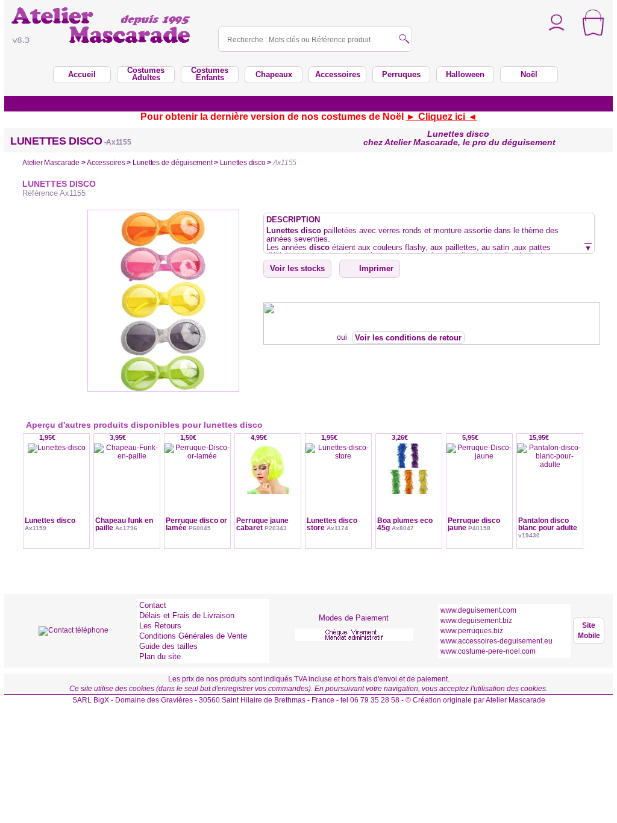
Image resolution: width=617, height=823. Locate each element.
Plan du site (160, 656)
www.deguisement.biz (476, 620)
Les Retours (160, 625)
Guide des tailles (168, 646)
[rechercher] (404, 40)
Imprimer (376, 268)
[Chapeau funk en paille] (127, 488)
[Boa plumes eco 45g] (409, 488)
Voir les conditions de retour (408, 337)
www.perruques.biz (471, 631)
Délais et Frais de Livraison (186, 615)
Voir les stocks (297, 268)
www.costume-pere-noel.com (488, 651)
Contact (152, 605)
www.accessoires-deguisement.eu (496, 641)
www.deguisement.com (478, 610)
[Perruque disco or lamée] (197, 488)
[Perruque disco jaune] (479, 488)
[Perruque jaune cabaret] (268, 488)
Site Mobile (589, 630)
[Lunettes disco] (56, 488)
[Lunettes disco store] (338, 488)
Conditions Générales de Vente (193, 635)
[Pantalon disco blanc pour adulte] (550, 488)
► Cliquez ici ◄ (441, 116)
